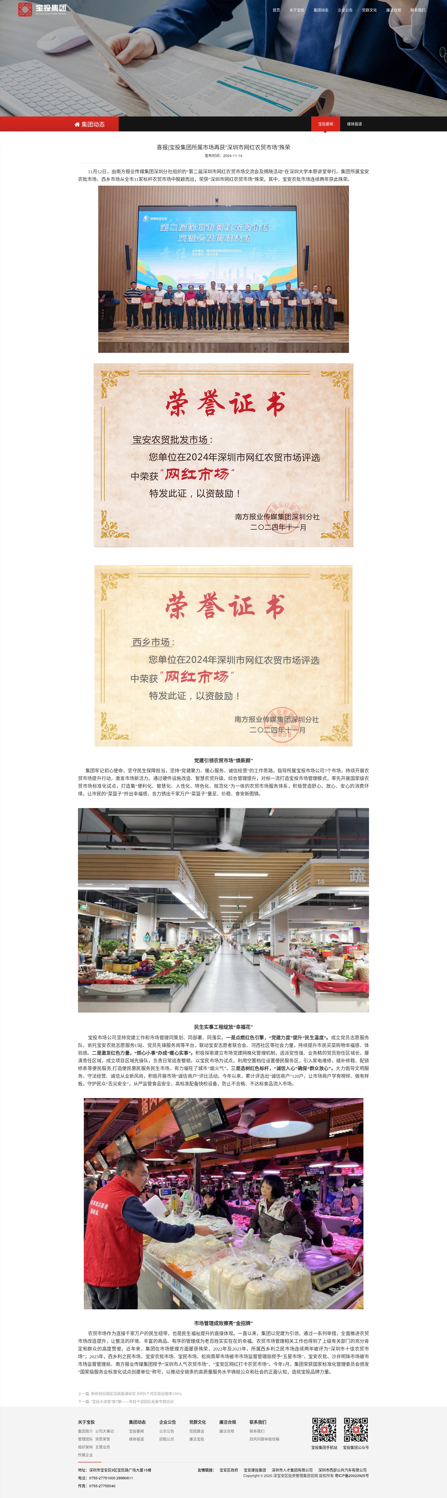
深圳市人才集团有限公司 (293, 1470)
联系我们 (417, 10)
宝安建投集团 (255, 1470)
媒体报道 (354, 123)
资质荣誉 (102, 1439)
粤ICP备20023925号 (352, 1475)
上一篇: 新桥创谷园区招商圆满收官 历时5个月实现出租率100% (130, 1393)
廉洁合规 (393, 10)
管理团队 (85, 1439)
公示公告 (166, 1431)
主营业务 (102, 1447)
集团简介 (85, 1431)
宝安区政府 (229, 1470)
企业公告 (345, 10)
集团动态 (321, 10)
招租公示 (166, 1439)
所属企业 (85, 1454)
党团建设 (196, 1431)
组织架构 (85, 1447)
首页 (276, 10)
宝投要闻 (325, 123)
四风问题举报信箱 (264, 1439)
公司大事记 (104, 1431)
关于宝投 (296, 10)
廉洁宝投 (196, 1439)
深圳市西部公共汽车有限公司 (342, 1470)
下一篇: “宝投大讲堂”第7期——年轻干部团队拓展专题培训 (126, 1401)
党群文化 (369, 10)
